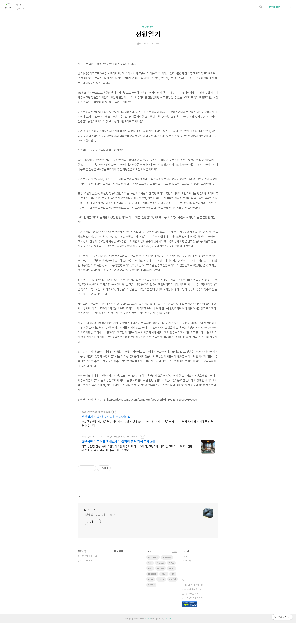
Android (160, 563)
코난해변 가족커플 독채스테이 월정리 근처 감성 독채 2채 (118, 442)
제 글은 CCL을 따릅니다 (88, 556)
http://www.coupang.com (96, 412)
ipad (150, 568)
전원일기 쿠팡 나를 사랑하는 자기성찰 (106, 417)
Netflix (171, 568)
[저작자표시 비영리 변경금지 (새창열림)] (115, 468)
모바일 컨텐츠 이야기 (191, 594)
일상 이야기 (148, 27)
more (174, 552)
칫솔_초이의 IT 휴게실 (191, 589)
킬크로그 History (85, 561)
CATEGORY (274, 7)
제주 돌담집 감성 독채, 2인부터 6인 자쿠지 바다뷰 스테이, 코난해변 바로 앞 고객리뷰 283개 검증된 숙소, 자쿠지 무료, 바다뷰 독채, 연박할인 (137, 448)
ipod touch (153, 557)
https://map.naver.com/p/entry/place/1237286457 (110, 436)
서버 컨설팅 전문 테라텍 (192, 598)
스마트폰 (160, 568)
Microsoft (152, 574)
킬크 (18, 5)
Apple (150, 579)
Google (151, 585)
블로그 (163, 574)
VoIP (150, 563)
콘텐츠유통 (167, 557)
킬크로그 (89, 510)
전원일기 (148, 34)
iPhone (161, 579)
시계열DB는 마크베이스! (192, 585)
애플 (173, 574)
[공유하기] (88, 468)
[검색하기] (260, 7)
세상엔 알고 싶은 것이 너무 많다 (99, 514)
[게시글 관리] (92, 468)
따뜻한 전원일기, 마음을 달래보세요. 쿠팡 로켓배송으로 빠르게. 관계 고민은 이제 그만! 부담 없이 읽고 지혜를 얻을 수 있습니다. (147, 423)
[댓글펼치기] (84, 497)
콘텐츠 (171, 563)
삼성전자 (172, 579)
